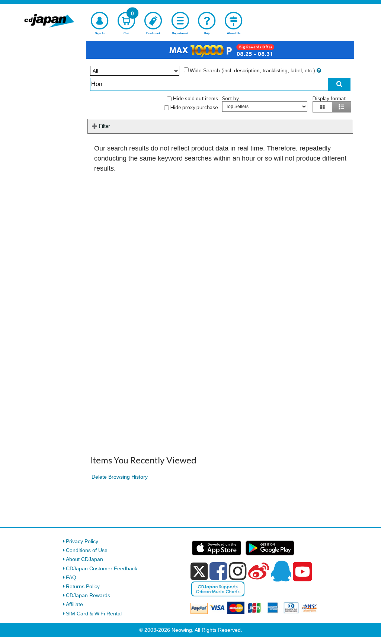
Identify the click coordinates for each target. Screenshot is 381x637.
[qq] (280, 571)
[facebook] (218, 571)
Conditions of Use (87, 550)
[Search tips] (319, 70)
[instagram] (238, 571)
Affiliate (74, 604)
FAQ (71, 577)
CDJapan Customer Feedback (101, 568)
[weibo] (258, 571)
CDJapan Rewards (88, 595)
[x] (199, 571)
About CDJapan (84, 559)
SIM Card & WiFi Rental (94, 614)
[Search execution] (339, 84)
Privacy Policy (82, 541)
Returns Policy (83, 586)
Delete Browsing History (120, 477)
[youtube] (302, 571)
